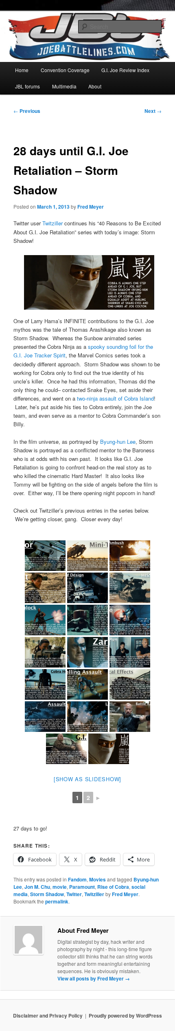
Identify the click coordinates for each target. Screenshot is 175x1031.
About (94, 86)
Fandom (77, 879)
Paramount (82, 886)
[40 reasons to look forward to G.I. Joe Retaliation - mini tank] (87, 555)
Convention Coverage (65, 69)
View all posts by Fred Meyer (93, 978)
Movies (97, 879)
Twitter (74, 894)
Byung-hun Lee (118, 441)
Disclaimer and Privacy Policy (48, 1015)
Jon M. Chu (37, 886)
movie (59, 886)
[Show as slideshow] (87, 779)
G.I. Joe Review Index (125, 69)
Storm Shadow (47, 894)
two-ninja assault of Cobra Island (114, 398)
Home (21, 69)
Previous (26, 111)
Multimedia (64, 86)
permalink (56, 901)
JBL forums (27, 86)
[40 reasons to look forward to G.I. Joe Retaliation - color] (45, 555)
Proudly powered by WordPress (125, 1015)
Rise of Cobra (113, 886)
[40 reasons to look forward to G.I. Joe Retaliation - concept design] (87, 588)
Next (153, 111)
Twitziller (52, 223)
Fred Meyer (90, 206)
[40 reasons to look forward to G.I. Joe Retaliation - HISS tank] (129, 588)
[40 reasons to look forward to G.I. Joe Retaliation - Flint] (45, 588)
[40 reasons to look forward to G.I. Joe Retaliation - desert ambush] (129, 555)
